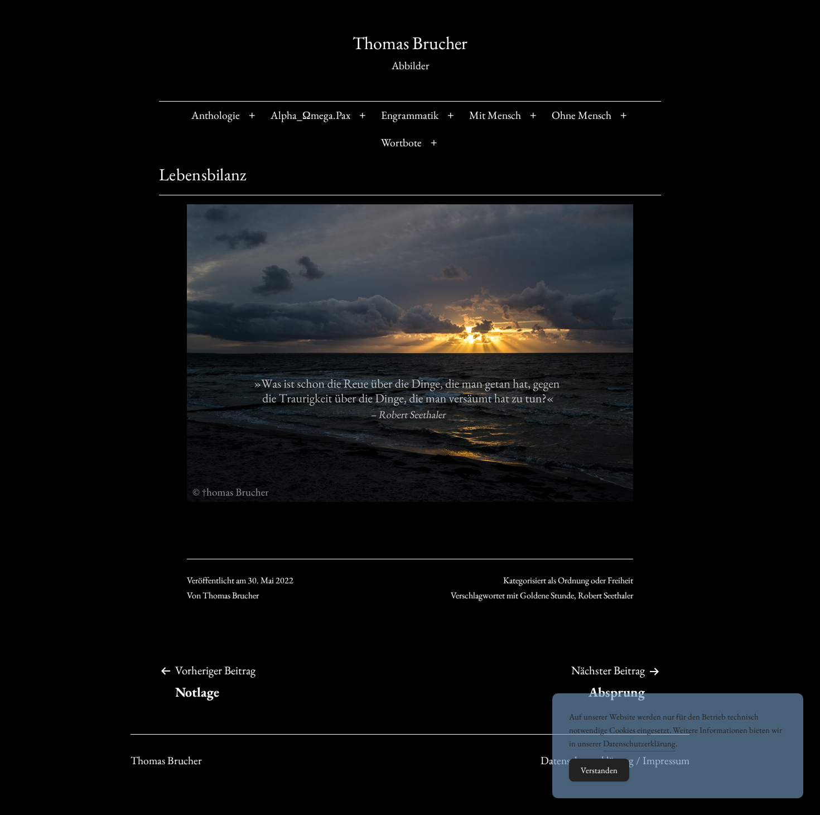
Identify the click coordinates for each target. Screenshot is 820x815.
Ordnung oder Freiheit (595, 580)
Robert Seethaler (605, 595)
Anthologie (215, 115)
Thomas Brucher (410, 43)
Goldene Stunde (547, 595)
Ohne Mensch (581, 115)
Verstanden (599, 770)
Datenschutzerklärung (639, 743)
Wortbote (401, 142)
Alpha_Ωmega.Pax (310, 115)
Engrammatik (409, 115)
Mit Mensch (495, 115)
